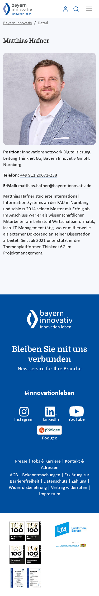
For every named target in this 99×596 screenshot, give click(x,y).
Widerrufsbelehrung (28, 487)
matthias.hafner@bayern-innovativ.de (54, 185)
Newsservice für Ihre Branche (50, 369)
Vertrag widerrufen (69, 487)
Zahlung (79, 481)
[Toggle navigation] (89, 8)
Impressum (49, 494)
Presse (22, 461)
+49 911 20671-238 (38, 175)
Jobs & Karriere (47, 461)
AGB (14, 475)
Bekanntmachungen (41, 475)
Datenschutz (56, 481)
